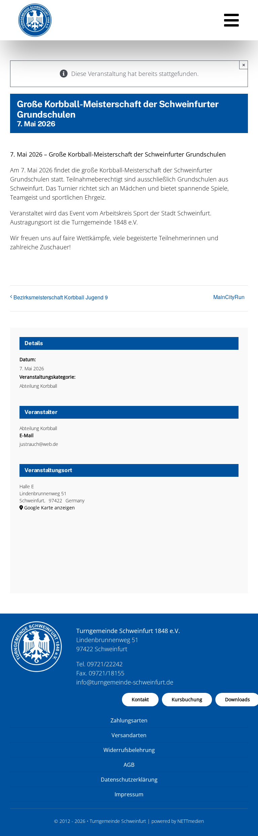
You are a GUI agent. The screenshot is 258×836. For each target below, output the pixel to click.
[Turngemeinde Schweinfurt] (35, 6)
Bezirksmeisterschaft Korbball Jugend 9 (60, 297)
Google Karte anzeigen (49, 507)
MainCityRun (229, 297)
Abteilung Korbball (38, 386)
